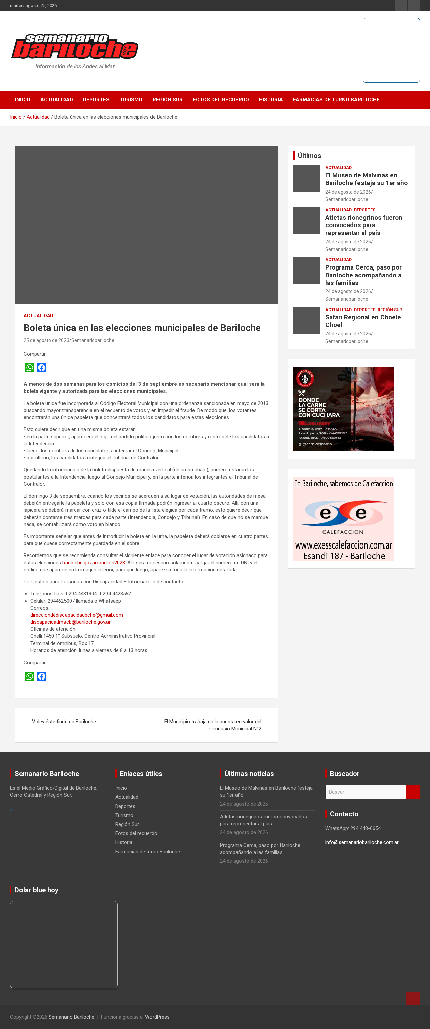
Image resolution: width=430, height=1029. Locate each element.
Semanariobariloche (92, 340)
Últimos (309, 156)
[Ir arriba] (413, 998)
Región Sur (168, 100)
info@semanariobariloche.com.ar (362, 842)
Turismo (131, 100)
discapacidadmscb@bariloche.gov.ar (70, 622)
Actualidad (56, 100)
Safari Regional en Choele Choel (363, 321)
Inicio (22, 100)
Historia (271, 100)
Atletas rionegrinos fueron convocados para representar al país (363, 225)
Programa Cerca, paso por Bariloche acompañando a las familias (363, 275)
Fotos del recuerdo (221, 100)
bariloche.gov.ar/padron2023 (93, 563)
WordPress (157, 1017)
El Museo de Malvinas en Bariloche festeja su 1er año (366, 179)
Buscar (413, 792)
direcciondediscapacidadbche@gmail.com (76, 615)
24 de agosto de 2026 (348, 192)
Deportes (96, 100)
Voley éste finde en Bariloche (64, 721)
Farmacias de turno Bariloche (336, 100)
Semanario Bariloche (71, 1017)
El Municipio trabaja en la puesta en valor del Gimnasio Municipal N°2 (212, 725)
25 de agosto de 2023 (46, 340)
